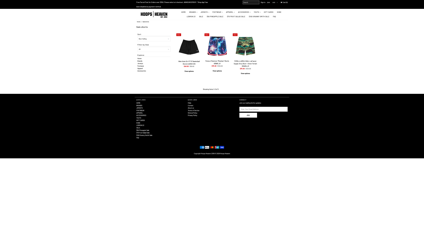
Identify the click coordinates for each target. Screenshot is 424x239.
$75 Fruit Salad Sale (236, 16)
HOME (183, 12)
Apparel (140, 68)
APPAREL (229, 12)
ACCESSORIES (243, 12)
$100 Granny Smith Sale (259, 16)
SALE (201, 16)
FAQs (189, 103)
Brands (139, 61)
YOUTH (256, 12)
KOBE (279, 12)
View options (189, 71)
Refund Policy (192, 113)
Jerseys (140, 63)
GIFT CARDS (268, 12)
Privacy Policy (192, 115)
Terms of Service (193, 110)
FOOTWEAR (216, 12)
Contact (190, 105)
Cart (285, 2)
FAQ (274, 16)
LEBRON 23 (191, 16)
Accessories (141, 71)
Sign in (263, 2)
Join (268, 2)
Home (138, 21)
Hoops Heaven (225, 153)
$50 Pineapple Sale (215, 16)
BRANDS (192, 12)
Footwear (140, 66)
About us (191, 108)
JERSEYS (204, 12)
